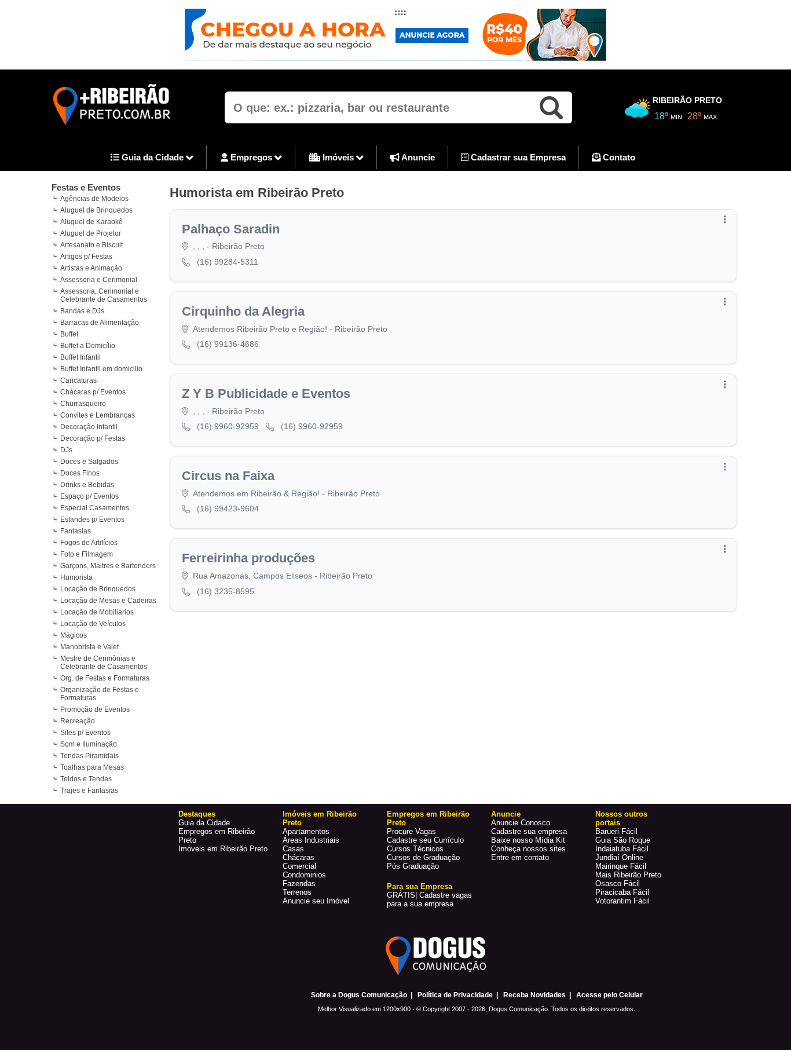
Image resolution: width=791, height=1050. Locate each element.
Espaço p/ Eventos (89, 496)
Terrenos (297, 892)
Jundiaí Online (619, 857)
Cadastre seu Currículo (425, 840)
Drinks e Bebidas (87, 485)
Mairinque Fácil (620, 866)
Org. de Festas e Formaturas (104, 678)
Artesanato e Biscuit (91, 245)
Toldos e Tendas (86, 779)
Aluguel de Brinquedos (96, 210)
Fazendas (299, 883)
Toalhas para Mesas (92, 767)
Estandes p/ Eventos (92, 519)
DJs (66, 450)
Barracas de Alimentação (99, 323)
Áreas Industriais (311, 840)
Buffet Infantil (80, 357)
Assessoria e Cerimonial (98, 280)
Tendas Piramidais (89, 756)
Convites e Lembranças (97, 415)
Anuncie (417, 157)
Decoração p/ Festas (92, 438)
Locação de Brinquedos (98, 589)
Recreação (77, 721)
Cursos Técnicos (415, 848)
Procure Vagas (411, 831)
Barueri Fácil (616, 831)
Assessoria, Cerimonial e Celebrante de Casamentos (103, 295)
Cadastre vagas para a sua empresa (429, 899)
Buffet (69, 334)
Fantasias (75, 531)
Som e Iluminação (88, 744)
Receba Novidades (534, 995)
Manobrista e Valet (89, 647)
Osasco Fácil (617, 883)
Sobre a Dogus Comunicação (359, 995)
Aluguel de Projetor (90, 233)
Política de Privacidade (455, 995)
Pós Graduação (413, 866)
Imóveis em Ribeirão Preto (223, 848)
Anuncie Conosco (520, 822)
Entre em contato (520, 857)
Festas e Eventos (86, 187)
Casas (293, 848)
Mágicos (73, 635)
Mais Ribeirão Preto (628, 874)
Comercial (299, 866)
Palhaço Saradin (231, 229)
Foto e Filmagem (86, 554)
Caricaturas (78, 380)
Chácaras (298, 857)
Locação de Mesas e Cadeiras (108, 601)
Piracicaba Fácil (622, 892)
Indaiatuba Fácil (622, 848)
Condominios (304, 874)
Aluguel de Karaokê (91, 222)
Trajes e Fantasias (89, 790)
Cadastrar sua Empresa (517, 157)
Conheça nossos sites (528, 848)
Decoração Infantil (89, 427)
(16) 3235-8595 (225, 591)
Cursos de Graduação (423, 857)
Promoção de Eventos (95, 709)
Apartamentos (306, 831)
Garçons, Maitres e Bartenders (108, 566)
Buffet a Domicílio (87, 346)
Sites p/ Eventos (85, 733)
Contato (617, 157)
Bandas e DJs (82, 311)
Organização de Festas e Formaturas (99, 694)
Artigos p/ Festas (86, 257)
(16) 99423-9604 (228, 508)
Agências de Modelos (94, 199)
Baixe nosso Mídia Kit (528, 840)
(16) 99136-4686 (228, 344)
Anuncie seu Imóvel (316, 901)
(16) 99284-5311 (227, 261)
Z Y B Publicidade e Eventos (266, 393)
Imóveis (338, 157)
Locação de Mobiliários (97, 612)
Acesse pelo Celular (609, 995)
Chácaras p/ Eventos (93, 392)
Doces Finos (80, 473)
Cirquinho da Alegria (243, 311)
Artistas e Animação (91, 268)
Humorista (76, 577)
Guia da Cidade (152, 157)
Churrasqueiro (83, 404)
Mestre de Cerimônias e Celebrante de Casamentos (103, 662)
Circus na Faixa (228, 476)
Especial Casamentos (94, 508)
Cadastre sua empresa (529, 831)
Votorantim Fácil (622, 901)
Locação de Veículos (93, 624)
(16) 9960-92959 (228, 426)
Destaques (196, 814)
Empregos (251, 157)
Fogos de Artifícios (89, 543)
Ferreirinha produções (248, 558)
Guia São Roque (622, 840)
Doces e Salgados (89, 462)
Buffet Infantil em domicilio (101, 369)
